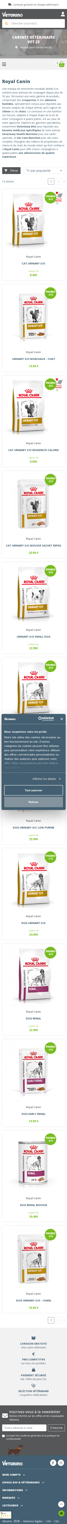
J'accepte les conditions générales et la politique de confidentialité (32, 1437)
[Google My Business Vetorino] (5, 1515)
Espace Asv (21, 1482)
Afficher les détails (44, 778)
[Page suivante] (64, 181)
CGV (48, 1521)
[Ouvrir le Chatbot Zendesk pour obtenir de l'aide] (61, 1513)
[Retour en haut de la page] (61, 1504)
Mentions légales (33, 1521)
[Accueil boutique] (12, 14)
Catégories (10, 1505)
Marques (9, 1497)
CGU (56, 1521)
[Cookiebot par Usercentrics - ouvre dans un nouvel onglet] (40, 719)
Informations (13, 1490)
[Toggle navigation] (63, 14)
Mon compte (11, 1474)
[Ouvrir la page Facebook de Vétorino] (53, 1463)
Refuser (33, 802)
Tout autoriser (33, 790)
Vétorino (7, 1521)
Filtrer (14, 171)
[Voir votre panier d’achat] (61, 64)
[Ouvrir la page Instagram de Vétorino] (61, 1463)
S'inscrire (56, 1428)
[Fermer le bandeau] (61, 719)
